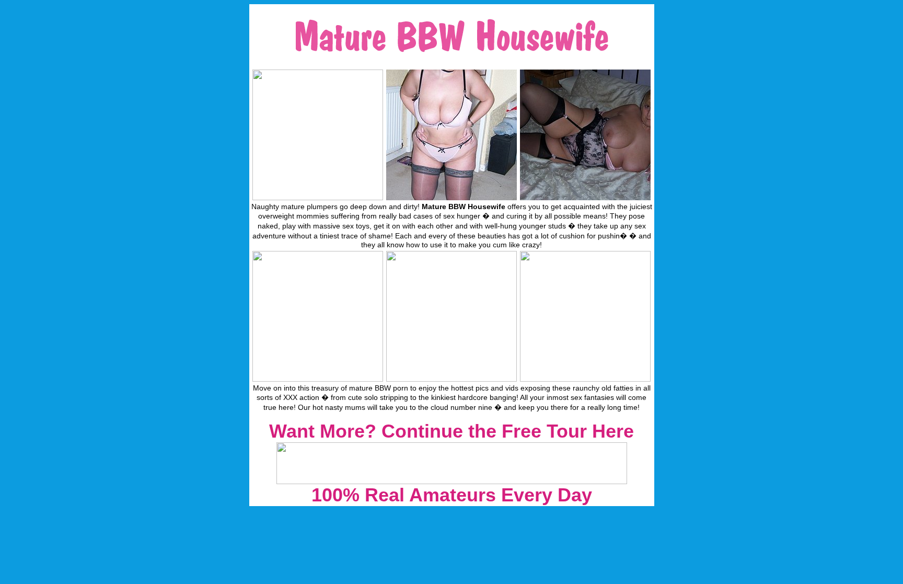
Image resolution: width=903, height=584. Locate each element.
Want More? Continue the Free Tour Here (451, 431)
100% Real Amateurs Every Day (451, 495)
